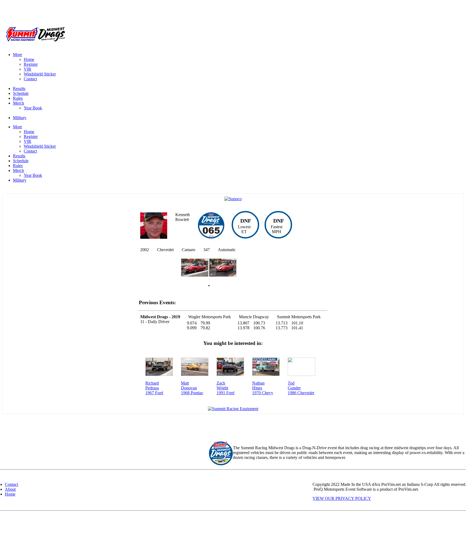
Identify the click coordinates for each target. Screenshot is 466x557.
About (10, 489)
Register (31, 64)
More (17, 54)
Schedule (21, 93)
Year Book (33, 108)
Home (29, 59)
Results (19, 88)
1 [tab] (209, 285)
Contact (30, 79)
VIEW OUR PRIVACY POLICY (342, 498)
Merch (18, 103)
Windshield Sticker (40, 74)
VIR (27, 69)
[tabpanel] (195, 270)
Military (19, 117)
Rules (18, 98)
